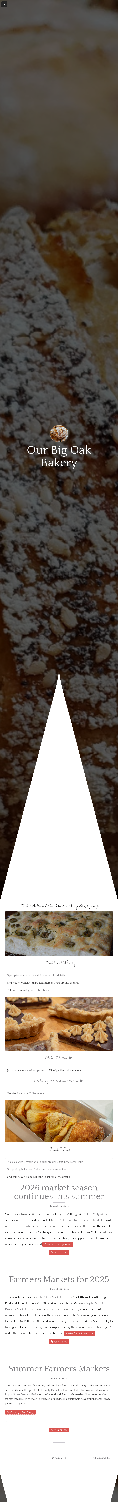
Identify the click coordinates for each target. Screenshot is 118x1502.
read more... (60, 1252)
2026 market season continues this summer (59, 1192)
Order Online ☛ (59, 1058)
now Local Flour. (73, 1162)
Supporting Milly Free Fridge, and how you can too (36, 1169)
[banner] (59, 450)
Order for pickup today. (57, 1244)
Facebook (43, 990)
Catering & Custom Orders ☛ (59, 1081)
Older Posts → (103, 1457)
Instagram (28, 990)
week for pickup (35, 1070)
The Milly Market (98, 1214)
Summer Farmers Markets (59, 1369)
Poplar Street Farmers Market (82, 1220)
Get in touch (39, 1093)
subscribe (25, 1226)
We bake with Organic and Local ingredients (33, 1162)
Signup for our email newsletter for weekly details (36, 975)
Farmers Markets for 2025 (59, 1279)
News (66, 1206)
